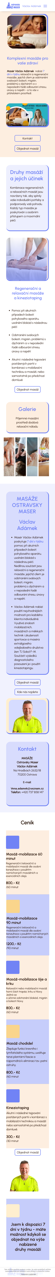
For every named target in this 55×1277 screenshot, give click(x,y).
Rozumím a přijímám (28, 1274)
